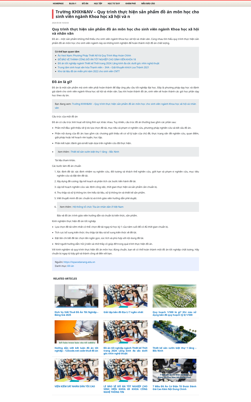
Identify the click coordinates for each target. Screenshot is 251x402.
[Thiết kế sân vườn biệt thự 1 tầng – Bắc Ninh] (174, 332)
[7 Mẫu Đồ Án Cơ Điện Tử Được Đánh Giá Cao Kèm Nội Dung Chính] (174, 370)
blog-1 (72, 3)
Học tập (98, 3)
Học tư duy (114, 3)
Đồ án (85, 3)
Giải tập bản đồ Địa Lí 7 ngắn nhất (123, 312)
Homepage (58, 3)
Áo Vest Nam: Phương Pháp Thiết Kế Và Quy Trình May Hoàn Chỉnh (94, 55)
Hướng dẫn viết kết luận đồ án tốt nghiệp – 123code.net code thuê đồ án (76, 349)
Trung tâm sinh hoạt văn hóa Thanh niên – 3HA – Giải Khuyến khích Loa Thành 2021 (103, 67)
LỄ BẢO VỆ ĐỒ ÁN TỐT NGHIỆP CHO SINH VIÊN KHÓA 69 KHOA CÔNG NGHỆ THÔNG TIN (125, 389)
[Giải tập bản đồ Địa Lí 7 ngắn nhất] (125, 296)
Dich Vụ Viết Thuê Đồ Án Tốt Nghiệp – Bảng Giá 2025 (76, 313)
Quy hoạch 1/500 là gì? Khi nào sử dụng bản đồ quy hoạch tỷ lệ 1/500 (174, 313)
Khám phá (131, 3)
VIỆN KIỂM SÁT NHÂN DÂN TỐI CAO (75, 386)
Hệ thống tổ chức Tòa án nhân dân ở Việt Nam (98, 206)
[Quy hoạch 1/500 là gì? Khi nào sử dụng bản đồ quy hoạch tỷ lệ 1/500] (174, 296)
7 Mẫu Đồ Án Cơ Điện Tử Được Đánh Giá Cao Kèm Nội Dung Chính (174, 388)
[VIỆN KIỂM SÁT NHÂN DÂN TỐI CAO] (76, 370)
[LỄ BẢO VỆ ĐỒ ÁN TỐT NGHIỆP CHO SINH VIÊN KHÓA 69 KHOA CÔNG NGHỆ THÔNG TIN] (125, 370)
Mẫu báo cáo (148, 3)
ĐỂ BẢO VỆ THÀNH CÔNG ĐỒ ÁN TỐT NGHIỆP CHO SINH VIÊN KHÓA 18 (97, 59)
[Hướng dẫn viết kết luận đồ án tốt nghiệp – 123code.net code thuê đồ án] (76, 332)
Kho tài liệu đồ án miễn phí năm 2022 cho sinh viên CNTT (89, 71)
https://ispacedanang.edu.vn (79, 262)
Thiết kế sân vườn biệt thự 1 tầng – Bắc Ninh (95, 151)
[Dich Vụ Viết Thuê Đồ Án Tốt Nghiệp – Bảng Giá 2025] (76, 296)
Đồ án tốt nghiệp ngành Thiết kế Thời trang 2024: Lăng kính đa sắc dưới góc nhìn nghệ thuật (108, 63)
